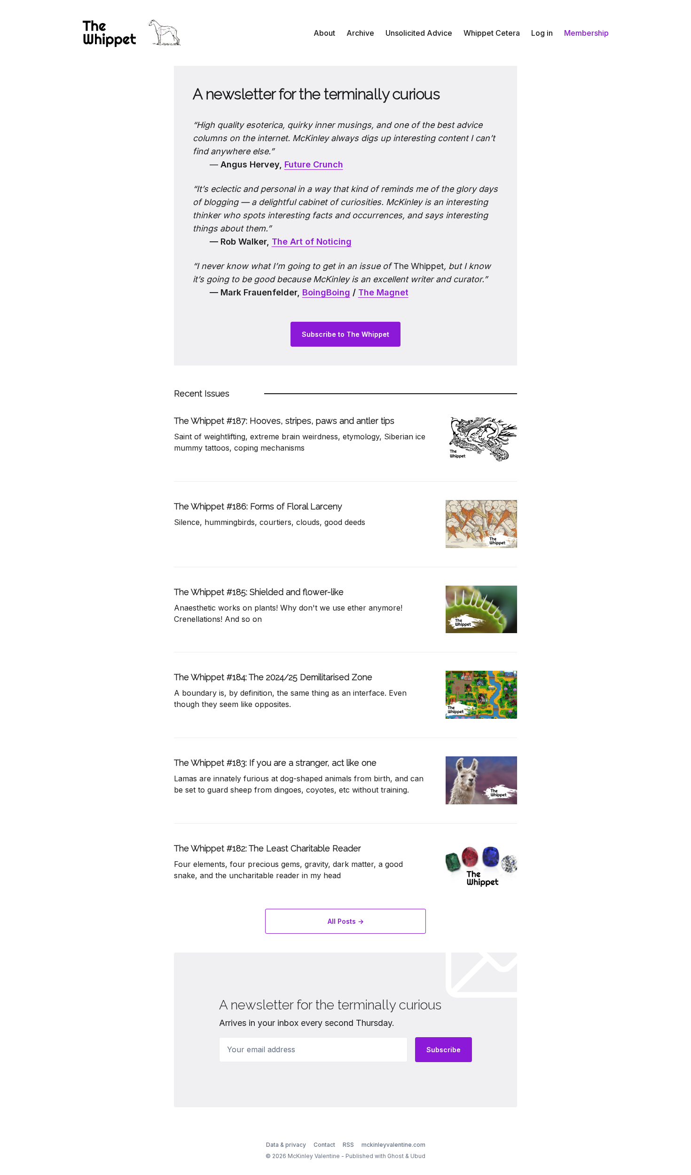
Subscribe (443, 1050)
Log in (542, 33)
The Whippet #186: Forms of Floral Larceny (258, 506)
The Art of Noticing (312, 241)
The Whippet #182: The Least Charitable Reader (267, 848)
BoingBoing (326, 292)
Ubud (417, 1155)
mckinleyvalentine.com (393, 1144)
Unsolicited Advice (418, 33)
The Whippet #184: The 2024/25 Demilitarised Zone (273, 677)
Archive (360, 33)
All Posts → (346, 921)
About (324, 33)
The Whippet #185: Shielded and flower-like (259, 592)
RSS (348, 1144)
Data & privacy (286, 1144)
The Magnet (383, 292)
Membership (586, 33)
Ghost (395, 1155)
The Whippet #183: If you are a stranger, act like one (275, 763)
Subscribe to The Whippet (345, 334)
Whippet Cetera (491, 33)
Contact (324, 1144)
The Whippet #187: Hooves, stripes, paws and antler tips (284, 421)
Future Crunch (313, 164)
